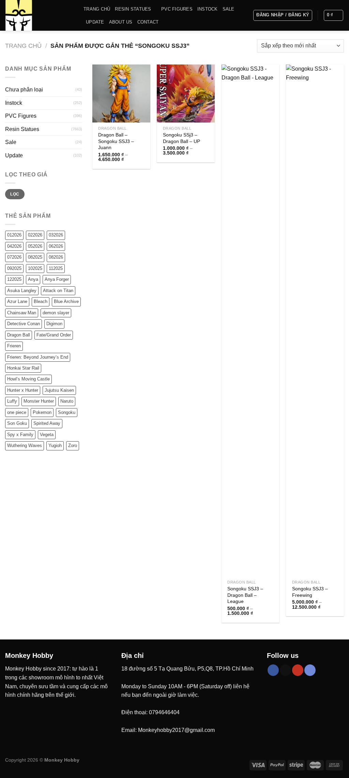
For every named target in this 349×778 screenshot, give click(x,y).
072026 (14, 257)
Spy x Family (20, 434)
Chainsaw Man (21, 312)
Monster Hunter (39, 401)
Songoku (66, 412)
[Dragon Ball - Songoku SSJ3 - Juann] (121, 93)
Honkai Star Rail (23, 368)
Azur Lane (17, 301)
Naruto (66, 401)
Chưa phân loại (24, 89)
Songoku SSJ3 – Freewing (310, 592)
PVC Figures (177, 9)
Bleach (40, 301)
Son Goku (17, 423)
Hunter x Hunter (22, 390)
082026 (56, 257)
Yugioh (55, 445)
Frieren (14, 345)
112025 (56, 268)
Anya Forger (57, 279)
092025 (14, 268)
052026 (35, 246)
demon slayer (56, 312)
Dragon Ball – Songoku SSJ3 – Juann (116, 141)
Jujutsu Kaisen (59, 390)
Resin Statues (133, 9)
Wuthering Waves (24, 445)
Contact (148, 22)
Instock (207, 9)
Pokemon (42, 412)
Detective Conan (23, 323)
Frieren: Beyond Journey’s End (37, 357)
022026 (35, 234)
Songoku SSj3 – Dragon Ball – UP (181, 138)
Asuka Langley (21, 290)
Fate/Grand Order (53, 334)
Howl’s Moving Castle (28, 378)
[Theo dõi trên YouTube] (297, 670)
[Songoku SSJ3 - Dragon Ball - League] (250, 320)
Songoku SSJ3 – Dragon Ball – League (245, 595)
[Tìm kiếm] (245, 15)
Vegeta (47, 434)
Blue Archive (66, 301)
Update (95, 22)
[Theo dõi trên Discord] (310, 670)
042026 (14, 246)
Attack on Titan (58, 290)
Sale (228, 9)
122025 (14, 279)
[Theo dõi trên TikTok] (285, 670)
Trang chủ (97, 9)
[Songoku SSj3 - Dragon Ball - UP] (186, 93)
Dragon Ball (18, 334)
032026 (56, 234)
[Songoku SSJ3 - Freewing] (315, 320)
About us (121, 22)
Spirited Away (46, 423)
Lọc (14, 194)
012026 (14, 234)
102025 (35, 268)
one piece (16, 412)
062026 (56, 246)
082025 (35, 257)
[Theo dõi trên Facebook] (273, 670)
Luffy (12, 401)
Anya (33, 279)
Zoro (72, 445)
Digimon (54, 323)
